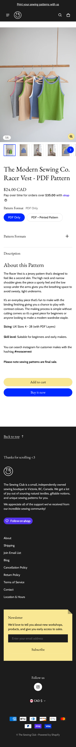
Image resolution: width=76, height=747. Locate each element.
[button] (60, 15)
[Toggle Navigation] (8, 15)
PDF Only (14, 217)
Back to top (12, 436)
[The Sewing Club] (17, 15)
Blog (6, 560)
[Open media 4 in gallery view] (52, 150)
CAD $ (38, 701)
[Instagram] (38, 687)
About (7, 538)
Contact (8, 589)
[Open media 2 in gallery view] (24, 150)
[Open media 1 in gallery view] (9, 150)
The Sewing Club (27, 734)
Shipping (9, 545)
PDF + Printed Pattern (44, 217)
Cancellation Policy (15, 567)
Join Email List (12, 553)
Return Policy (12, 575)
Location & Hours (14, 597)
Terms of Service (14, 582)
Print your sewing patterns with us (38, 4)
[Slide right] (70, 149)
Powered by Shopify (49, 734)
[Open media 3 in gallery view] (38, 150)
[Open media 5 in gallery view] (66, 150)
